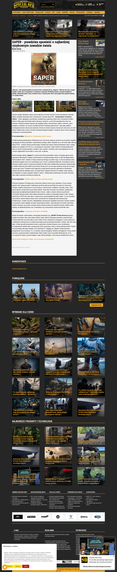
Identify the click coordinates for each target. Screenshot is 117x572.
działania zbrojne (19, 247)
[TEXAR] (31, 517)
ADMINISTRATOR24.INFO (19, 492)
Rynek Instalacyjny (67, 561)
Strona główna (15, 15)
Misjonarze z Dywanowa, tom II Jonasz (38, 136)
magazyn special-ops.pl (72, 0)
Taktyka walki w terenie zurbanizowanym (39, 179)
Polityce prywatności (16, 562)
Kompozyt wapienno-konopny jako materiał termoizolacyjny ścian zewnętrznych (56, 498)
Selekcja (48, 12)
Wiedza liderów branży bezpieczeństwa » (97, 566)
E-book (58, 12)
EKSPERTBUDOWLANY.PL (38, 492)
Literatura (30, 15)
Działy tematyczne (28, 12)
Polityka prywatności (89, 0)
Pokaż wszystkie (96, 305)
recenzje (28, 247)
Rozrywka (65, 12)
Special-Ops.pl (24, 4)
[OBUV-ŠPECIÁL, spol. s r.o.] (98, 517)
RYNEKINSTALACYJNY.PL (75, 492)
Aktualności (17, 12)
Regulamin (81, 0)
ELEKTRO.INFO (90, 492)
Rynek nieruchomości (17, 501)
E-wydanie (89, 12)
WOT (53, 12)
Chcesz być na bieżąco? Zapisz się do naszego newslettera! (33, 239)
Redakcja (97, 0)
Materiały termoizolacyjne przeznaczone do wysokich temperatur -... (56, 503)
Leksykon (97, 12)
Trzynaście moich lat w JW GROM (36, 211)
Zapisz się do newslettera (94, 15)
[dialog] (97, 554)
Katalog (72, 12)
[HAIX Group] (84, 517)
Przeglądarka (80, 12)
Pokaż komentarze (19, 269)
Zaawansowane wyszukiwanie (47, 6)
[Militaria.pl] (18, 517)
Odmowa (18, 566)
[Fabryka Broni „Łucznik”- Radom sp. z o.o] (58, 517)
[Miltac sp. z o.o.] (71, 517)
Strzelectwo (39, 12)
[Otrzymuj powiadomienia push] (4, 567)
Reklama (103, 0)
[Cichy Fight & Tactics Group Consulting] (45, 517)
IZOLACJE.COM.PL (55, 492)
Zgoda (25, 566)
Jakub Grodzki (15, 51)
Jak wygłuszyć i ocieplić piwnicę (20, 499)
